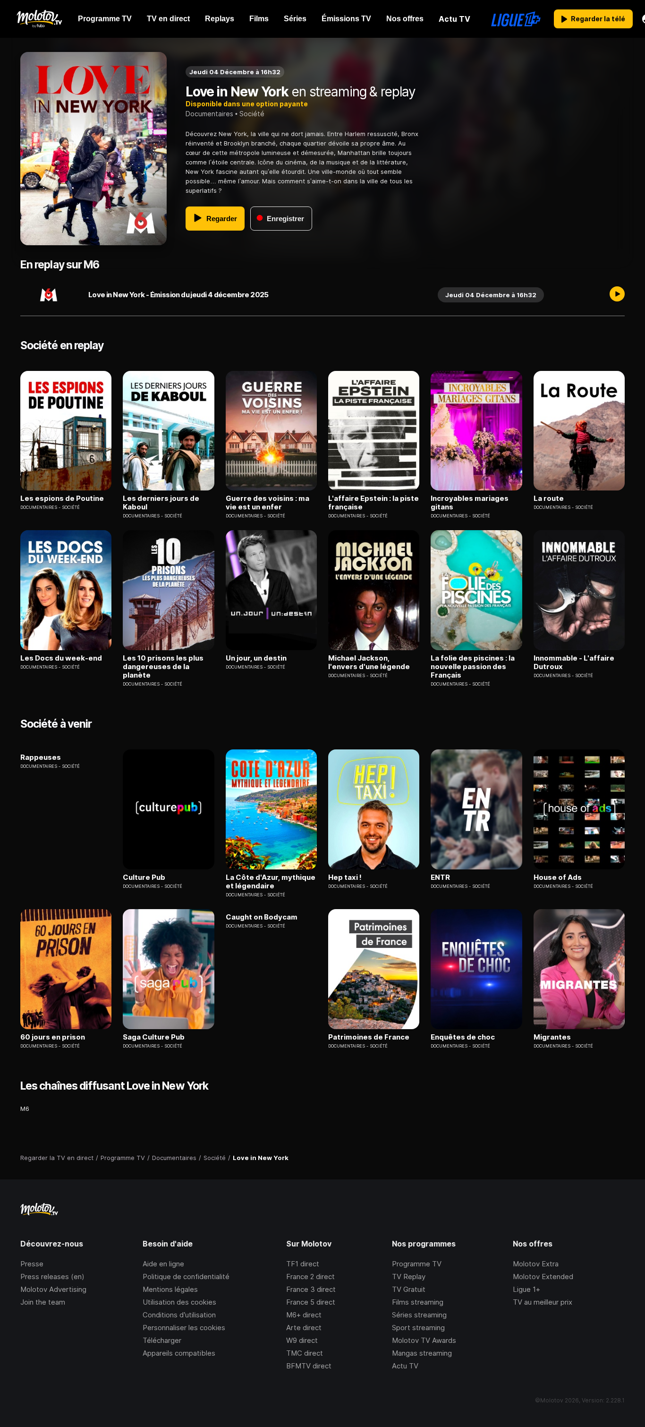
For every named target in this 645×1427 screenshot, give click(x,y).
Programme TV (416, 1263)
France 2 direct (310, 1276)
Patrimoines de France (368, 1037)
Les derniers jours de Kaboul (161, 502)
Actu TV (405, 1365)
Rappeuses (40, 757)
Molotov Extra (536, 1263)
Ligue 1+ (526, 1289)
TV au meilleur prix (542, 1302)
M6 (24, 1108)
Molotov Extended (543, 1276)
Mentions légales (170, 1289)
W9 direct (302, 1340)
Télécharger (162, 1340)
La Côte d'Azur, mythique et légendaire (270, 881)
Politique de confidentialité (186, 1276)
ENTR (440, 877)
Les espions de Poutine (62, 498)
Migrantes (552, 1037)
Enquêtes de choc (463, 1037)
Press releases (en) (52, 1276)
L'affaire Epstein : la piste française (373, 502)
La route (549, 498)
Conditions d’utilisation (179, 1314)
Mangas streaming (422, 1353)
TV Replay (408, 1276)
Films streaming (417, 1302)
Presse (31, 1263)
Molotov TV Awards (424, 1340)
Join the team (42, 1302)
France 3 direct (311, 1289)
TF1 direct (302, 1263)
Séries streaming (419, 1314)
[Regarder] (617, 294)
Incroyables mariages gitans (470, 502)
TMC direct (304, 1353)
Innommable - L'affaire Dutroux (574, 662)
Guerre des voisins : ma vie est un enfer (267, 502)
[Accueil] (39, 18)
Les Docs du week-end (61, 658)
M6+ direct (304, 1314)
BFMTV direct (308, 1365)
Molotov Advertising (53, 1289)
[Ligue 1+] (516, 19)
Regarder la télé (598, 19)
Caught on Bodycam (261, 917)
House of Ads (558, 877)
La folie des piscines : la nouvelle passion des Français (473, 666)
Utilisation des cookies (179, 1302)
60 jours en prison (52, 1037)
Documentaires (209, 114)
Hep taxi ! (345, 877)
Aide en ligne (163, 1263)
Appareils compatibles (179, 1353)
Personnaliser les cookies (184, 1327)
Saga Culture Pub (154, 1037)
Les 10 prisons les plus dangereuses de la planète (163, 666)
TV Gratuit (408, 1289)
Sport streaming (418, 1327)
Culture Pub (144, 877)
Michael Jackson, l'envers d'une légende (369, 662)
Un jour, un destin (256, 658)
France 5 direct (310, 1302)
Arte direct (304, 1327)
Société (251, 114)
